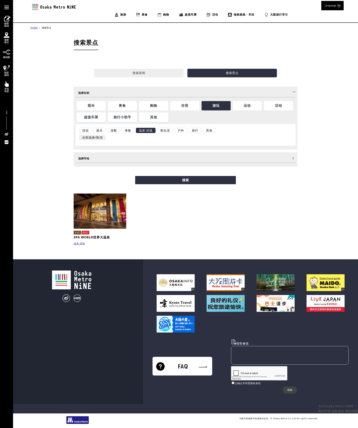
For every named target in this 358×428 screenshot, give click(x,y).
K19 (77, 232)
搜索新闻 (139, 73)
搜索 (185, 180)
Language (330, 5)
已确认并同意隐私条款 (248, 383)
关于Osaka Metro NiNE (336, 406)
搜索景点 (46, 27)
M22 (85, 232)
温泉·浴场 (79, 243)
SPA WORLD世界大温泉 (92, 237)
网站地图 (351, 411)
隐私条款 (338, 411)
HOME (34, 27)
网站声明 (324, 411)
